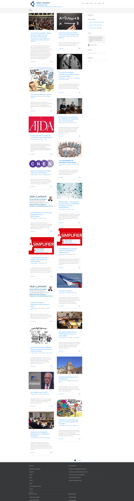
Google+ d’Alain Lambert (34, 497)
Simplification (61, 37)
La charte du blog (72, 500)
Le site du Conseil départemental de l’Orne (77, 469)
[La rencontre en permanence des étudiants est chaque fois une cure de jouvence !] (69, 106)
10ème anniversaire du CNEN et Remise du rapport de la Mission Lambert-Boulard (41, 349)
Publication (31, 471)
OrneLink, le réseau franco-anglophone (77, 474)
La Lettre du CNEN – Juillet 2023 (95, 27)
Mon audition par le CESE (38, 392)
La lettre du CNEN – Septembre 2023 (96, 22)
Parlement (37, 39)
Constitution (32, 39)
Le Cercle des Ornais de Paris (75, 477)
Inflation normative (65, 79)
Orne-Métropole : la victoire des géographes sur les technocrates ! (41, 214)
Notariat (31, 491)
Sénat (60, 381)
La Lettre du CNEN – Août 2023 (95, 25)
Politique (41, 39)
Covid (77, 36)
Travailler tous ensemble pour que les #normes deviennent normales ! (69, 422)
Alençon (31, 489)
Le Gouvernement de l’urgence (40, 94)
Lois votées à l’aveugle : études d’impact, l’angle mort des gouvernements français (40, 35)
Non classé (48, 174)
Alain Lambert (34, 38)
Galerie (30, 474)
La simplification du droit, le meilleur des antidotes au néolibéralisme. (68, 250)
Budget (45, 38)
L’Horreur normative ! (66, 291)
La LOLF (31, 480)
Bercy (30, 483)
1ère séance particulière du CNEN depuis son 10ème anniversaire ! (68, 334)
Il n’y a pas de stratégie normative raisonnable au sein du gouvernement (69, 74)
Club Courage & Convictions (35, 486)
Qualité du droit (46, 39)
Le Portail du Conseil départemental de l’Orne (78, 471)
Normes (77, 337)
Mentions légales (72, 497)
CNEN (48, 38)
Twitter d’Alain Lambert (34, 500)
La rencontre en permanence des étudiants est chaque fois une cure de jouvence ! (68, 119)
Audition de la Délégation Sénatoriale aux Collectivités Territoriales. (39, 434)
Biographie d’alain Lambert (35, 469)
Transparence (33, 41)
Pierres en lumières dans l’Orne (75, 480)
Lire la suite (32, 61)
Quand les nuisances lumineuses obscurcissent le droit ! (39, 304)
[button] (103, 3)
